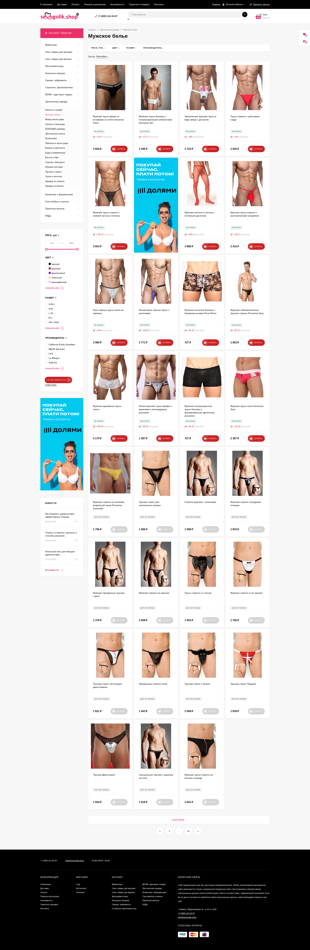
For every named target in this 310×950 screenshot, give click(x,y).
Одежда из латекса (54, 181)
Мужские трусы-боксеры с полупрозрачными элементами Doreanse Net (155, 119)
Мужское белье (52, 114)
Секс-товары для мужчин (123, 892)
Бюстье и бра (51, 157)
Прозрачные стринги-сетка (153, 684)
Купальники (51, 138)
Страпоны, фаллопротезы (124, 908)
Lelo (51, 353)
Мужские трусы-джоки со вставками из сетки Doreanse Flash (108, 119)
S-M (51, 308)
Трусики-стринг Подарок (243, 684)
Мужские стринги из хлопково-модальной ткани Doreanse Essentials (109, 505)
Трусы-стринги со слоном (198, 593)
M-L (51, 317)
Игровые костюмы (54, 167)
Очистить (51, 385)
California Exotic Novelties (62, 344)
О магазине (46, 4)
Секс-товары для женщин (123, 888)
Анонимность (117, 4)
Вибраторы (117, 884)
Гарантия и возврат (139, 4)
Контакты (159, 4)
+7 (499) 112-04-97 (108, 16)
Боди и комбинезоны (55, 153)
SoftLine (53, 362)
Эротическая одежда (109, 30)
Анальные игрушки (120, 900)
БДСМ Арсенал (57, 349)
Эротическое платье (55, 134)
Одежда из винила (54, 186)
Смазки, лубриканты (121, 904)
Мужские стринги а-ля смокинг (246, 593)
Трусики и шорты (53, 172)
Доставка (62, 4)
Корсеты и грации (53, 110)
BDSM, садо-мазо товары (154, 884)
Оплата (75, 4)
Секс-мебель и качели (152, 896)
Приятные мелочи (150, 900)
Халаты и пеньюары (55, 124)
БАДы (145, 904)
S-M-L (52, 304)
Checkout (80, 892)
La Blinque (54, 358)
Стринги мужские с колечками (200, 502)
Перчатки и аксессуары (56, 143)
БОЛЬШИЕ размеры (55, 129)
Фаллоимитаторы (120, 896)
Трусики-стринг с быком (197, 684)
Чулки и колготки (53, 176)
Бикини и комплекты (55, 148)
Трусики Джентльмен (104, 774)
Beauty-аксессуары (54, 119)
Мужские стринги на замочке (154, 593)
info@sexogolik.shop (74, 861)
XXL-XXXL (54, 322)
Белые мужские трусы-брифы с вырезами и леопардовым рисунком (155, 409)
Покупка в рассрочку (95, 4)
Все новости (52, 570)
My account (81, 888)
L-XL (51, 313)
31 (188, 831)
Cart (78, 884)
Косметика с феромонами (154, 892)
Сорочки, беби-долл (55, 162)
